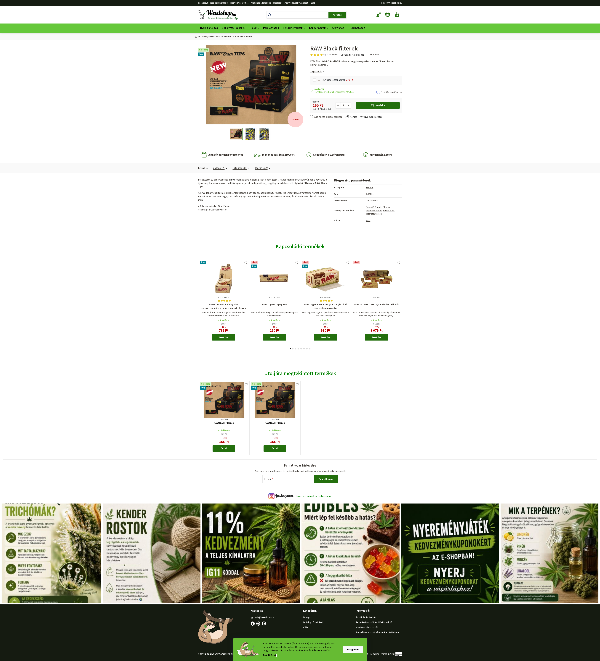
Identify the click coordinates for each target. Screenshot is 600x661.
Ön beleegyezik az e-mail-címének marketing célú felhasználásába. (317, 353)
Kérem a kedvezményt (317, 343)
